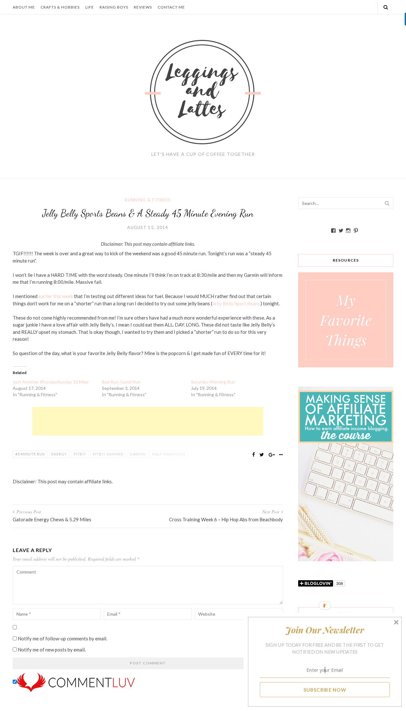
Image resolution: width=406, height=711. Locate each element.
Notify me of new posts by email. (52, 649)
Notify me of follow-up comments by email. (62, 638)
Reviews (143, 7)
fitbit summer (108, 454)
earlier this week (55, 296)
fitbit (80, 454)
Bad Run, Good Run (121, 381)
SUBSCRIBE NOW (325, 689)
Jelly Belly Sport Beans (236, 303)
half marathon (168, 454)
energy (59, 454)
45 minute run (30, 454)
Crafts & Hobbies (60, 7)
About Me (24, 7)
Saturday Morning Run (213, 381)
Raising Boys (114, 7)
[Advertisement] (147, 421)
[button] (325, 630)
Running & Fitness (148, 199)
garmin (138, 454)
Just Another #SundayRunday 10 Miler (51, 381)
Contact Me (171, 7)
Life (89, 7)
